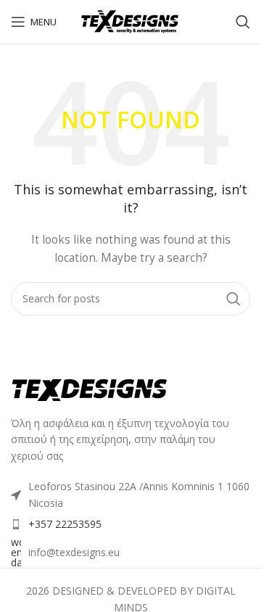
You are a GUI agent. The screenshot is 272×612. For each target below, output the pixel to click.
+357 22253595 (65, 524)
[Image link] (90, 389)
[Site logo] (131, 21)
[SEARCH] (233, 298)
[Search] (242, 21)
